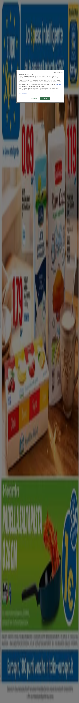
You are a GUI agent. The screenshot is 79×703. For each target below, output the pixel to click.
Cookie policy (58, 84)
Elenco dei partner (23, 93)
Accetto (45, 98)
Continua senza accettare (57, 72)
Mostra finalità (34, 98)
